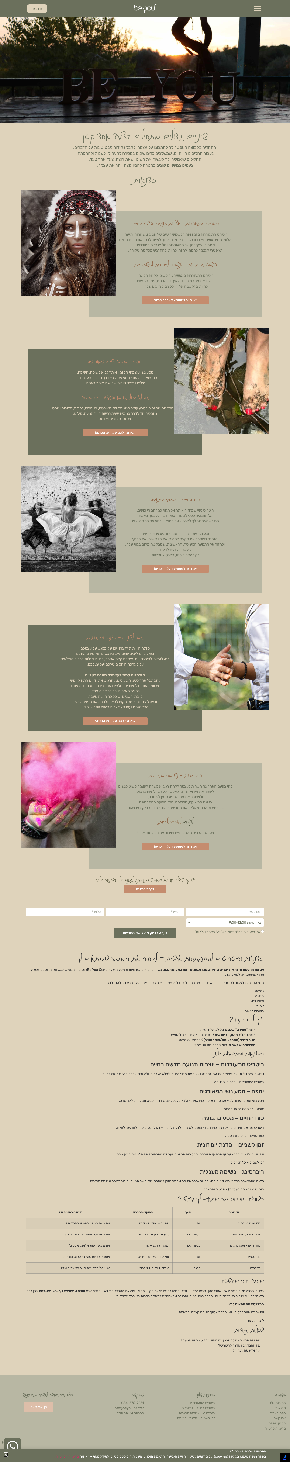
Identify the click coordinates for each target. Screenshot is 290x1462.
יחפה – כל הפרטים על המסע (244, 1109)
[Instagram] (4, 1442)
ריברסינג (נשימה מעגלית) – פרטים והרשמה (233, 1189)
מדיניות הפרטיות (67, 1456)
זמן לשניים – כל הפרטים (247, 1162)
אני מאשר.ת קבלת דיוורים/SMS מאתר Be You (227, 932)
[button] (5, 1454)
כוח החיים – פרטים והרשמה (244, 1136)
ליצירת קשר (255, 1320)
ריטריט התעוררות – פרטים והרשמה (239, 1082)
